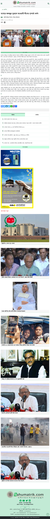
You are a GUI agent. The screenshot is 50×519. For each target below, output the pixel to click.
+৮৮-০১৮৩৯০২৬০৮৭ (31, 513)
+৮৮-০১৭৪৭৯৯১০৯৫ (21, 513)
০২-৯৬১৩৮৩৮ (27, 511)
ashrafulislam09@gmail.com (20, 514)
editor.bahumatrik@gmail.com (33, 514)
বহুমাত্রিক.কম (17, 517)
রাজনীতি (5, 9)
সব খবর (24, 147)
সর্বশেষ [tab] (12, 115)
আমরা (25, 507)
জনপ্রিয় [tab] (37, 115)
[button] (1, 4)
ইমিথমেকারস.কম (36, 517)
